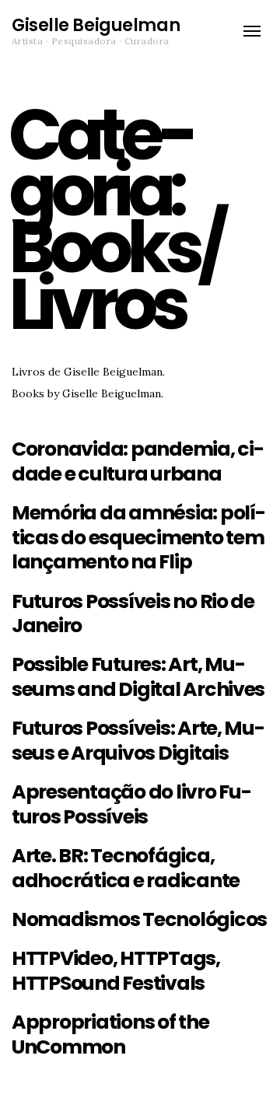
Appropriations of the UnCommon (110, 1034)
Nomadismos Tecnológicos (139, 919)
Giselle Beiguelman (96, 25)
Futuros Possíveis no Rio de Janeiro (133, 614)
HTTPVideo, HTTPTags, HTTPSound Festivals (116, 971)
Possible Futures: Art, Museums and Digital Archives (138, 677)
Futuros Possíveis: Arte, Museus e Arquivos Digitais (138, 741)
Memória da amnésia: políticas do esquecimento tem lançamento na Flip (139, 537)
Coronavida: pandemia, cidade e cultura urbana (138, 461)
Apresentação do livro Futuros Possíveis (132, 804)
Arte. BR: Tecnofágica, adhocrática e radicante (126, 868)
